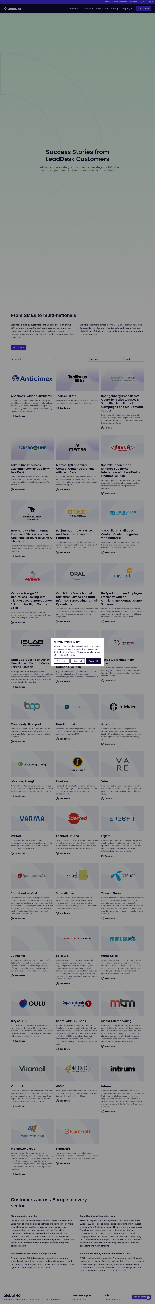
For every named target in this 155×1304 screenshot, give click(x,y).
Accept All (93, 661)
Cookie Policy (69, 655)
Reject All (78, 661)
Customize (61, 661)
